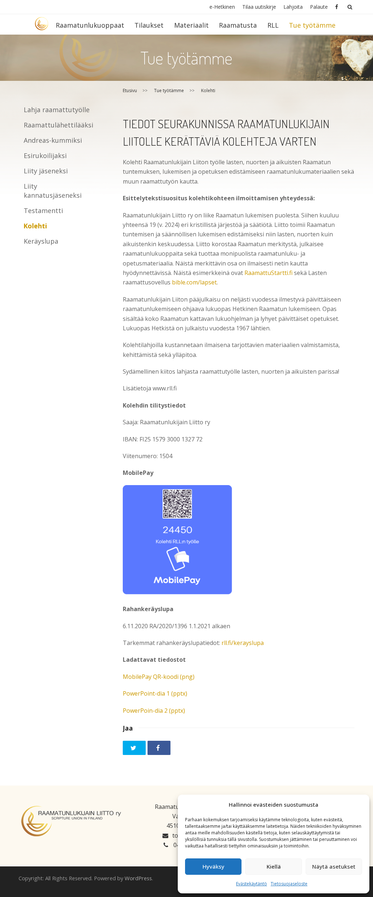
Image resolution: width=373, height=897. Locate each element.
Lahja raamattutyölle (57, 109)
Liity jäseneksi (46, 170)
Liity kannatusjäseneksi (53, 191)
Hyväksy (213, 866)
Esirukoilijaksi (45, 155)
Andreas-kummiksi (53, 140)
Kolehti (35, 225)
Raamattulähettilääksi (58, 125)
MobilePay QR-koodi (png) (159, 677)
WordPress (138, 878)
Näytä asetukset (334, 866)
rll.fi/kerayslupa (242, 643)
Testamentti (43, 210)
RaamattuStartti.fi (268, 273)
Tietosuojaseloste (289, 884)
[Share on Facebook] (159, 748)
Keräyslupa (41, 241)
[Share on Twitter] (134, 748)
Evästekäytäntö (251, 884)
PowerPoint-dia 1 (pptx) (155, 693)
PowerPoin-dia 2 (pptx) (154, 711)
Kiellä (274, 866)
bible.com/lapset (194, 282)
